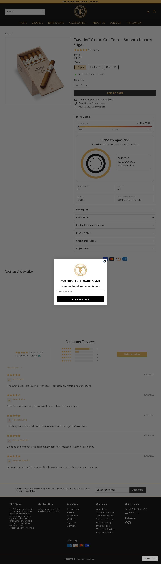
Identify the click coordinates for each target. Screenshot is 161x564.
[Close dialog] (105, 261)
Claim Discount (80, 299)
